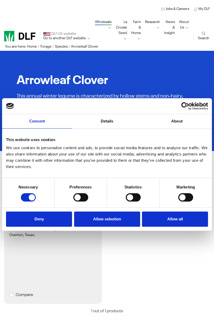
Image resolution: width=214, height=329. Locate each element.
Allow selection (107, 219)
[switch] (80, 197)
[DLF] (19, 36)
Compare (24, 295)
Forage (45, 46)
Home (32, 46)
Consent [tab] (37, 121)
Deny (39, 219)
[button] (121, 30)
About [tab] (177, 121)
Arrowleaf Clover (84, 46)
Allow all (175, 219)
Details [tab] (107, 121)
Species (61, 46)
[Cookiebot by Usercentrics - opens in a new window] (185, 106)
